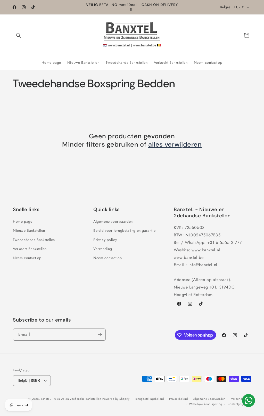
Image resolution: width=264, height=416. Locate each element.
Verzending (102, 248)
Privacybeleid (178, 399)
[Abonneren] (99, 335)
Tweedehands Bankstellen (34, 239)
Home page (22, 221)
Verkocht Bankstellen (30, 248)
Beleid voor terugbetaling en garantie (124, 230)
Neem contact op (27, 257)
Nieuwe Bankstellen (29, 230)
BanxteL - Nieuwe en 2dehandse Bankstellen (71, 399)
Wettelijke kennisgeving (205, 404)
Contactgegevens (239, 404)
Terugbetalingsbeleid (149, 399)
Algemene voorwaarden (113, 221)
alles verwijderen (175, 144)
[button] (18, 35)
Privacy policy (105, 239)
